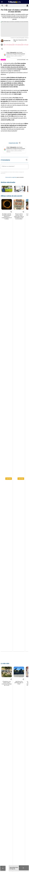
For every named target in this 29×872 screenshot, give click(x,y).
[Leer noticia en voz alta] (2, 45)
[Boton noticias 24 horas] (6, 5)
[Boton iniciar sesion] (27, 6)
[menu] (2, 2)
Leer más (8, 478)
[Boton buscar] (2, 6)
